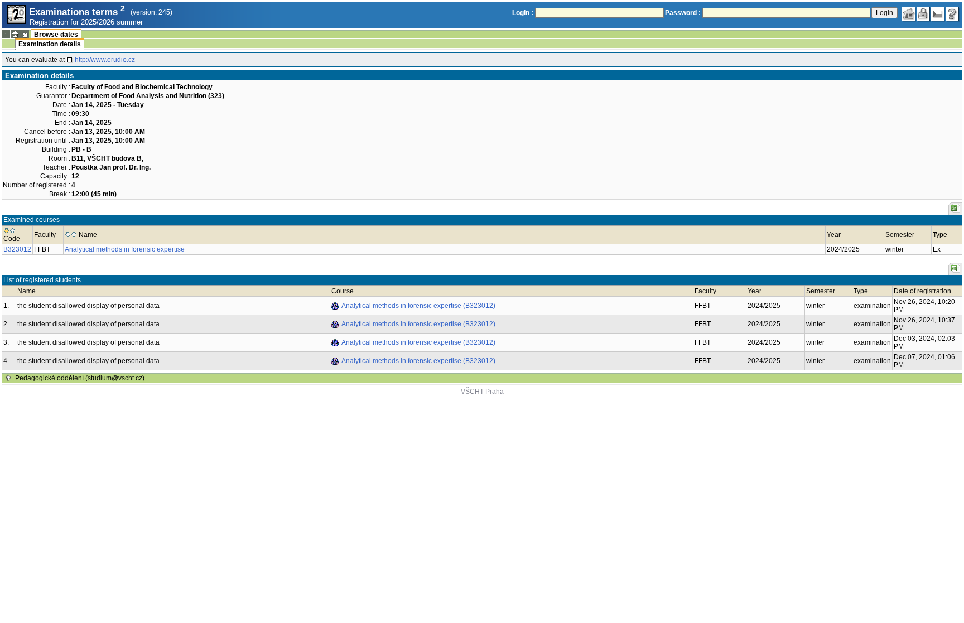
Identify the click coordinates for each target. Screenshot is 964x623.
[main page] (909, 14)
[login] (923, 14)
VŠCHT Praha (482, 391)
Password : (683, 13)
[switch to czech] (938, 14)
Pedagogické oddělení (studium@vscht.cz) (79, 378)
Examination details (49, 44)
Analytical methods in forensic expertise (125, 249)
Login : (522, 13)
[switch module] (24, 34)
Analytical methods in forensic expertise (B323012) (418, 306)
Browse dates (56, 34)
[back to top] (8, 378)
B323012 (17, 249)
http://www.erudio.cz (105, 60)
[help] (952, 14)
